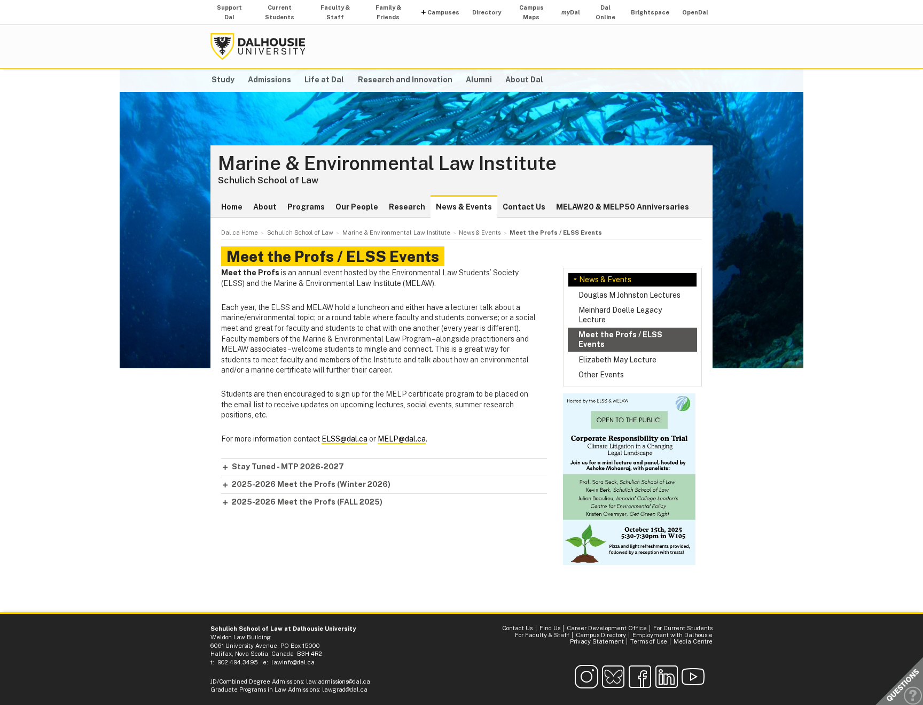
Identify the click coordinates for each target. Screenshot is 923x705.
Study (223, 79)
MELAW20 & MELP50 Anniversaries (622, 207)
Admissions (269, 79)
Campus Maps (531, 12)
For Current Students (683, 628)
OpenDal (695, 12)
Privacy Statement (597, 641)
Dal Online (605, 12)
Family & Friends (388, 12)
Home (232, 207)
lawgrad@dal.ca (344, 689)
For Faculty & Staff (542, 635)
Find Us (549, 628)
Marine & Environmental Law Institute (387, 163)
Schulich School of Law (268, 180)
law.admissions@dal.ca (338, 681)
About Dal (524, 79)
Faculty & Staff (335, 12)
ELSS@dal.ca (344, 439)
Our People (356, 207)
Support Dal (229, 12)
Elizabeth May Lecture (617, 359)
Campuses (443, 12)
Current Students (279, 12)
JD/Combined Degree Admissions (256, 681)
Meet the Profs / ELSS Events (620, 339)
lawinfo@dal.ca (293, 662)
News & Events (464, 207)
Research (407, 207)
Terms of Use (648, 641)
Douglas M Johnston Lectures (629, 295)
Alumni (479, 79)
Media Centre (693, 641)
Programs (306, 207)
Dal (570, 12)
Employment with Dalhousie (672, 635)
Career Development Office (607, 628)
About (265, 207)
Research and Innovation (405, 79)
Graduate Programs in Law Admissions (264, 689)
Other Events (601, 374)
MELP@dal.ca (402, 439)
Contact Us (524, 207)
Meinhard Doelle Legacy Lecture (620, 315)
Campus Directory (601, 635)
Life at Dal (324, 79)
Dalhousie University (258, 46)
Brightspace (650, 12)
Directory (486, 12)
